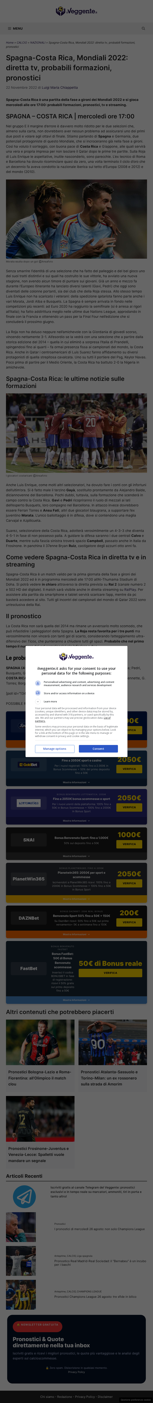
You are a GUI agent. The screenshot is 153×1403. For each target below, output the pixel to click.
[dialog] (77, 701)
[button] (76, 701)
